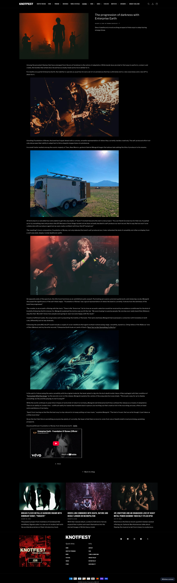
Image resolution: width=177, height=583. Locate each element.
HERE (75, 426)
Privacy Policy (92, 557)
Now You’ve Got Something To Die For (101, 327)
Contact (91, 548)
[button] (50, 4)
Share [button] (59, 463)
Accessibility (92, 564)
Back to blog (89, 472)
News (67, 554)
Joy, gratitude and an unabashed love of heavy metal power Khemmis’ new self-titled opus (134, 514)
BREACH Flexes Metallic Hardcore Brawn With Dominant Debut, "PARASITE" (41, 514)
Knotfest (85, 582)
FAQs (90, 551)
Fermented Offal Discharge (37, 396)
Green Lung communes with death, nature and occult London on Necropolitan (88, 514)
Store (67, 564)
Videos (67, 561)
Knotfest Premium (71, 551)
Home (67, 548)
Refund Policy (92, 561)
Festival (68, 557)
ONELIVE (96, 582)
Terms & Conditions (94, 554)
